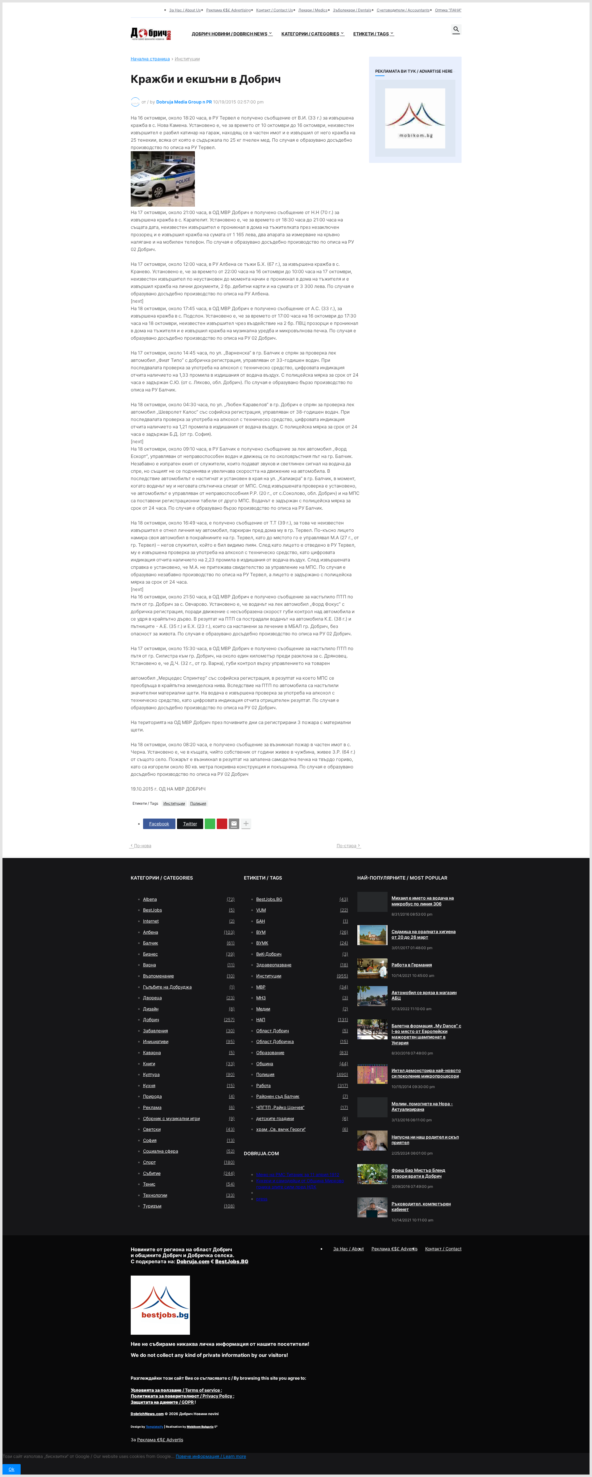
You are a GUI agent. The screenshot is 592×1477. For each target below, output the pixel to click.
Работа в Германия (412, 964)
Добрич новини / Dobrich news (229, 33)
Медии (302, 1008)
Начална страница (150, 59)
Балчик (189, 942)
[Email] (234, 824)
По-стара (346, 845)
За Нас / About (348, 1248)
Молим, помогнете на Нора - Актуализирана (422, 1106)
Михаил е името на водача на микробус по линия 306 (423, 900)
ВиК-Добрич (302, 954)
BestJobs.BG (302, 899)
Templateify (154, 1426)
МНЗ (302, 997)
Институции (187, 59)
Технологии (189, 1195)
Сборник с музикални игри (189, 1118)
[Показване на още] (246, 824)
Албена (189, 932)
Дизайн (189, 1008)
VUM (302, 910)
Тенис (189, 1184)
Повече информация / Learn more (211, 1456)
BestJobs (189, 910)
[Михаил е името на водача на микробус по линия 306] (372, 902)
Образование (302, 1052)
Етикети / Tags (371, 33)
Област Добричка (302, 1041)
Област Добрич (302, 1030)
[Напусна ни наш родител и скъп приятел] (372, 1141)
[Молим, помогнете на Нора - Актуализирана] (372, 1107)
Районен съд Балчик (302, 1096)
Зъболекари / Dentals (352, 10)
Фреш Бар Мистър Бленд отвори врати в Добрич (418, 1172)
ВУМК (302, 942)
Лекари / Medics (312, 10)
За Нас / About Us (185, 10)
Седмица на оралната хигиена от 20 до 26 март (424, 934)
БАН (302, 921)
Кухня (189, 1085)
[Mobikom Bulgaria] (415, 118)
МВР (302, 986)
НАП (302, 1019)
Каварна (189, 1052)
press (261, 1198)
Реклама (189, 1107)
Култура (189, 1074)
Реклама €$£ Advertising (228, 10)
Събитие (189, 1173)
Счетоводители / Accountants (403, 10)
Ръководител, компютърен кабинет (421, 1206)
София (189, 1140)
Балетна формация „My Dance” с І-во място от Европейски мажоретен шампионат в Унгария (426, 1034)
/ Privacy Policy (182, 1395)
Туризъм (189, 1205)
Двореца (189, 997)
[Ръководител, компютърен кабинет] (372, 1207)
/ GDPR (163, 1402)
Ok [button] (11, 1469)
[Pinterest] (222, 824)
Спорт (189, 1162)
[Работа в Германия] (372, 968)
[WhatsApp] (210, 824)
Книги (189, 1063)
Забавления (189, 1030)
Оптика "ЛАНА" (448, 10)
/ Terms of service (176, 1390)
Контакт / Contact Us (274, 10)
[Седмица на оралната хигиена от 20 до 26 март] (372, 935)
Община (302, 1063)
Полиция (198, 803)
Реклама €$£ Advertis (160, 1439)
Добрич (189, 1019)
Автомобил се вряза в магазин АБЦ (424, 995)
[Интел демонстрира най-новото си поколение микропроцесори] (372, 1074)
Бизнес (189, 954)
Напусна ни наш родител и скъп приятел (425, 1139)
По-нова (142, 845)
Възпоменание (189, 975)
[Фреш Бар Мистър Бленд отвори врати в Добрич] (372, 1174)
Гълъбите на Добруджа (189, 986)
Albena (189, 899)
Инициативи (189, 1041)
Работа (302, 1085)
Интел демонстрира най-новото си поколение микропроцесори (426, 1073)
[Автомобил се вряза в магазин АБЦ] (372, 996)
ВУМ (302, 932)
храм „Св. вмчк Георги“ (302, 1129)
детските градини (302, 1118)
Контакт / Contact (443, 1248)
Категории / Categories (310, 33)
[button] (456, 29)
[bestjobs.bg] (160, 1333)
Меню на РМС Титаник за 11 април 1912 (297, 1174)
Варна (189, 964)
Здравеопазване (302, 964)
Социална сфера (189, 1151)
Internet (189, 921)
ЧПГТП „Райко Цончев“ (302, 1107)
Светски (189, 1129)
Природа (189, 1096)
